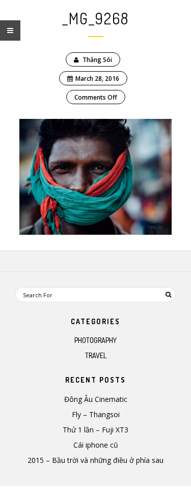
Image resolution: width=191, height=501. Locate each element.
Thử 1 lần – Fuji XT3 (95, 429)
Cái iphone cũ (95, 445)
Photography (95, 340)
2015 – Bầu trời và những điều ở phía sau (95, 460)
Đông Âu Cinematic (95, 399)
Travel (95, 355)
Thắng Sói (96, 59)
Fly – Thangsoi (96, 414)
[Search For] (168, 294)
